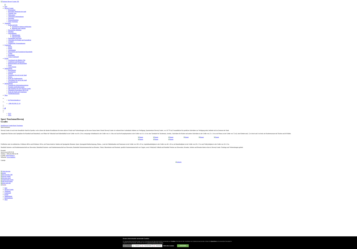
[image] (140, 137)
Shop (6, 199)
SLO (9, 113)
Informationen (8, 198)
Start (2, 125)
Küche (6, 194)
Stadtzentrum (8, 196)
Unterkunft (7, 193)
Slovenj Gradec (9, 189)
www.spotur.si (11, 157)
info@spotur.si (10, 155)
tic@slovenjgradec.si (14, 100)
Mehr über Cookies (168, 245)
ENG (9, 115)
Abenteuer (7, 191)
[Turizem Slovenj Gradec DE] (10, 1)
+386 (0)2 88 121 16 (14, 103)
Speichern (183, 245)
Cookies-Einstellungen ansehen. (155, 242)
